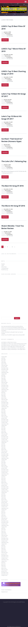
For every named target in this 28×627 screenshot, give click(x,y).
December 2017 (4, 504)
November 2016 (4, 522)
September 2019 (4, 474)
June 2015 (3, 547)
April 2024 (3, 396)
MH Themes (22, 602)
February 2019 (4, 484)
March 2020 (3, 465)
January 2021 (4, 452)
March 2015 (3, 551)
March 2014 (3, 568)
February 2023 (4, 416)
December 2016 (4, 521)
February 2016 (4, 535)
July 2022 (3, 426)
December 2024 (4, 385)
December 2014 (4, 555)
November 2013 (4, 574)
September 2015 (4, 542)
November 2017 (4, 505)
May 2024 (3, 395)
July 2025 (3, 375)
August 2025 (4, 374)
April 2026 (3, 362)
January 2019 (4, 485)
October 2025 (4, 371)
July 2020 (3, 461)
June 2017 (3, 512)
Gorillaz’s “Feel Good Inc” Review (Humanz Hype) (12, 140)
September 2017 (4, 508)
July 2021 (3, 444)
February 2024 (4, 399)
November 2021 (4, 438)
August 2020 (4, 459)
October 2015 (4, 541)
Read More (5, 40)
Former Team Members (6, 589)
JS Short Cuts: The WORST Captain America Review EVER (12, 335)
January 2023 (4, 418)
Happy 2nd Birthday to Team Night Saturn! (16, 348)
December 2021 (4, 436)
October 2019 (4, 472)
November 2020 (4, 455)
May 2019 (3, 479)
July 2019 (3, 476)
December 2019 (4, 469)
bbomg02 (3, 348)
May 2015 (3, 548)
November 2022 (4, 421)
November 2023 (4, 404)
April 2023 (3, 414)
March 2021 (3, 449)
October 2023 (4, 405)
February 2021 (4, 451)
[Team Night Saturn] (14, 12)
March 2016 (3, 534)
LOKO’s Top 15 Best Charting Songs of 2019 (17, 343)
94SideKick (3, 349)
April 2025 (3, 379)
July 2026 (3, 358)
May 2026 (3, 361)
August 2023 (4, 408)
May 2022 (3, 429)
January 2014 (4, 571)
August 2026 (4, 356)
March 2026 (3, 364)
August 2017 (4, 509)
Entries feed (3, 267)
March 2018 (3, 499)
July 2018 (3, 494)
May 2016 (3, 531)
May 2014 (3, 565)
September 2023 (4, 406)
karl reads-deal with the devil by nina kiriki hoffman (12, 326)
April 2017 (3, 515)
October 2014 (4, 558)
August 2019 (4, 475)
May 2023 (3, 412)
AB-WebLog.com (18, 626)
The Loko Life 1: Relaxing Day (13, 161)
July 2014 (3, 562)
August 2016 (4, 526)
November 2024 (4, 386)
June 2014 (3, 564)
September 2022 (4, 424)
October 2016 (4, 524)
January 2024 (4, 401)
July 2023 (3, 409)
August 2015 (4, 544)
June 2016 (3, 529)
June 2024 (3, 394)
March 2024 (3, 398)
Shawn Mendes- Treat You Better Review (12, 227)
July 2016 (3, 528)
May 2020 (3, 464)
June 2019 (3, 478)
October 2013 (4, 575)
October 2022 (4, 422)
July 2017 (3, 511)
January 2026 (4, 366)
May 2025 (3, 378)
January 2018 (4, 502)
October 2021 (4, 439)
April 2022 (3, 431)
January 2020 (4, 468)
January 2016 (4, 536)
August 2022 (4, 425)
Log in (2, 265)
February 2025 (4, 382)
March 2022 (3, 432)
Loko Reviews (9, 36)
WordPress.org (4, 269)
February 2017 (4, 518)
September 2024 (4, 389)
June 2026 (3, 359)
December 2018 (4, 486)
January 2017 (4, 519)
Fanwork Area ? (4, 592)
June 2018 (3, 495)
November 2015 (4, 539)
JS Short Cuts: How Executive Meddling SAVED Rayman (12, 327)
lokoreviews (8, 33)
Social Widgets (9, 626)
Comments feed (4, 268)
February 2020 (4, 466)
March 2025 (3, 381)
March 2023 (3, 415)
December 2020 (4, 454)
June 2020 (3, 462)
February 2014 (4, 569)
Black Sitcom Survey (12, 342)
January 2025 (4, 383)
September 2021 (4, 441)
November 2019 (4, 471)
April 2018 (3, 498)
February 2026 (4, 365)
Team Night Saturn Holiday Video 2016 (16, 346)
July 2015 (3, 545)
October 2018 (4, 489)
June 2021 (3, 445)
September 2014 (4, 559)
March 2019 (3, 482)
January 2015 (4, 554)
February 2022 (4, 434)
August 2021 (4, 442)
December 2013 (4, 572)
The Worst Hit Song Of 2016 (13, 206)
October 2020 (4, 456)
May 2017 (3, 514)
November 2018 (4, 488)
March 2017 (3, 516)
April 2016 (3, 532)
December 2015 (4, 538)
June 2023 (3, 411)
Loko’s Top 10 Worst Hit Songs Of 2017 (11, 117)
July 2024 (3, 392)
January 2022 (4, 435)
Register (3, 264)
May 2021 (3, 446)
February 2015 (4, 552)
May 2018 (3, 496)
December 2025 (4, 368)
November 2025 (4, 369)
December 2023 (4, 402)
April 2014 (3, 566)
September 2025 (4, 372)
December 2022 (4, 419)
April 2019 (3, 481)
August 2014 (4, 561)
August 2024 (4, 391)
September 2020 (4, 458)
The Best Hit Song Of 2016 (12, 186)
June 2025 (3, 376)
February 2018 (4, 501)
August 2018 (4, 492)
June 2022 (3, 428)
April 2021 (3, 448)
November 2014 (4, 556)
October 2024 (4, 388)
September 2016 (4, 525)
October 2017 (4, 506)
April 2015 (3, 549)
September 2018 (4, 491)
